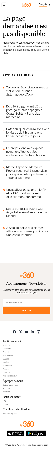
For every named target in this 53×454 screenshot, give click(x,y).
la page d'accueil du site (27, 49)
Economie (7, 349)
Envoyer (26, 310)
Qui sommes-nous (10, 385)
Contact (6, 404)
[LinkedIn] (32, 332)
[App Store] (15, 433)
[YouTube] (26, 332)
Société (6, 352)
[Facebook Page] (14, 332)
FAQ (4, 401)
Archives (6, 392)
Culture (6, 359)
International (8, 355)
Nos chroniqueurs (10, 376)
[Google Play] (36, 433)
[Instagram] (38, 332)
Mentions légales (10, 414)
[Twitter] (20, 332)
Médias (6, 362)
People (6, 369)
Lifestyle (6, 372)
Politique (6, 345)
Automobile (7, 366)
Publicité (6, 388)
